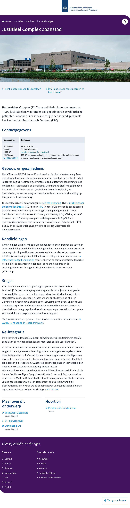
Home (8, 21)
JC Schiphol (52, 389)
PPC (41, 206)
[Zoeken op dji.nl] (125, 22)
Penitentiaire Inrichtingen (40, 21)
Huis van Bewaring (51, 203)
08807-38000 (11, 158)
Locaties (18, 21)
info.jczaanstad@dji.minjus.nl (36, 152)
